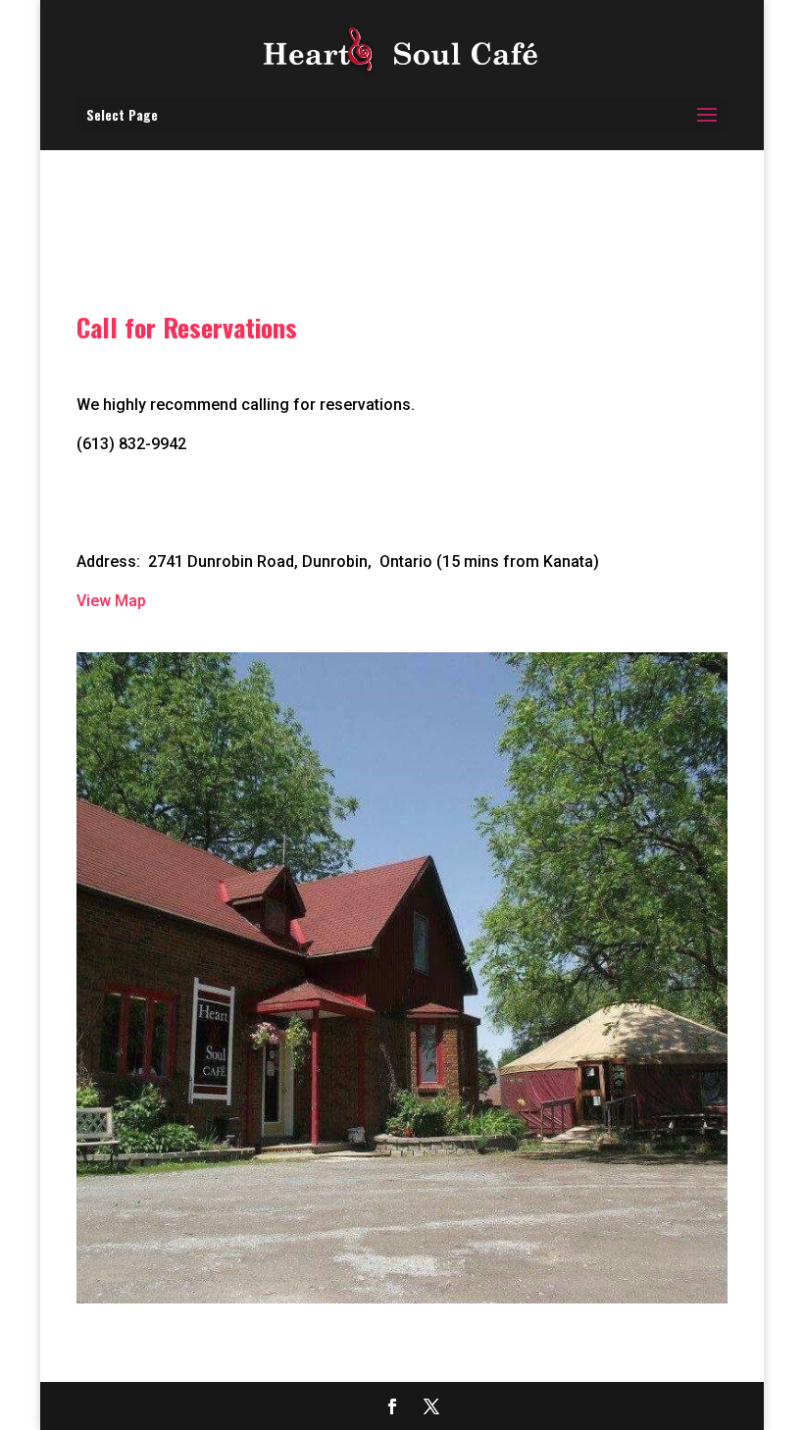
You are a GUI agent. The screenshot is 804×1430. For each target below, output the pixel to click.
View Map (111, 600)
